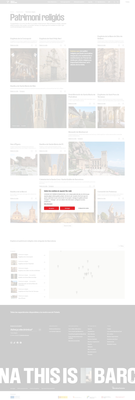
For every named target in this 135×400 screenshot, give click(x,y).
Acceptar (51, 208)
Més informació (48, 203)
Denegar (67, 208)
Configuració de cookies (83, 208)
